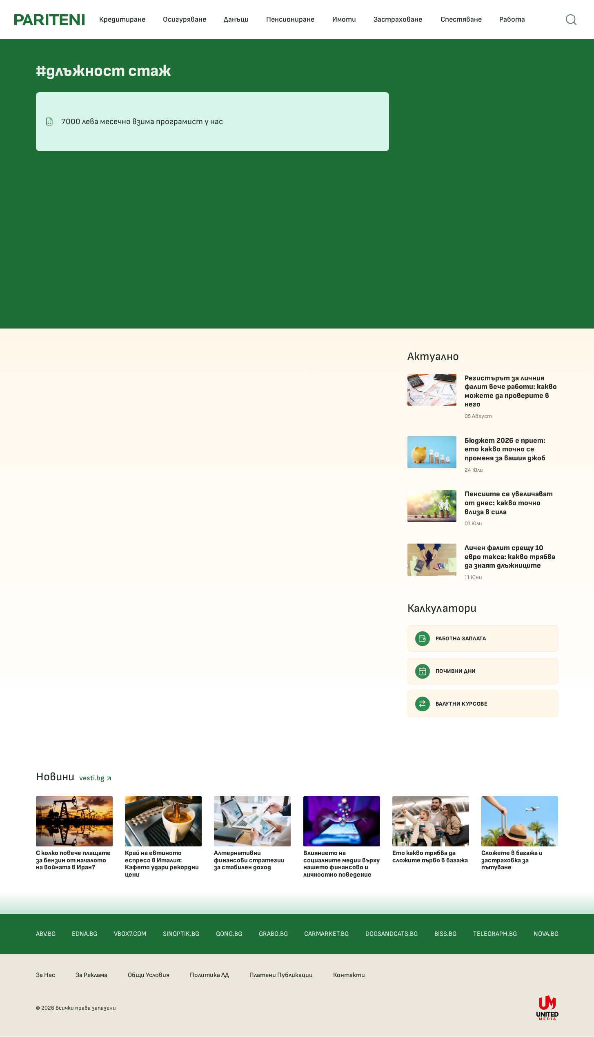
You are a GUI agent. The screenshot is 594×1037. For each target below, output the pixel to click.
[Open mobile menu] (571, 19)
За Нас (45, 975)
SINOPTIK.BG (181, 934)
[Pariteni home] (49, 19)
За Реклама (91, 975)
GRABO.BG (273, 934)
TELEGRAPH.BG (495, 934)
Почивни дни (456, 671)
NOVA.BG (546, 934)
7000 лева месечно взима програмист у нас (142, 122)
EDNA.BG (84, 934)
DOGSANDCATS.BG (391, 934)
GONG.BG (229, 934)
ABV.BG (46, 934)
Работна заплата (461, 638)
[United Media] (547, 1007)
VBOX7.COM (130, 934)
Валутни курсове (462, 703)
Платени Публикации (281, 975)
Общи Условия (148, 975)
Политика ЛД (209, 975)
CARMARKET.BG (326, 934)
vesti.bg (92, 778)
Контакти (349, 975)
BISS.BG (445, 934)
